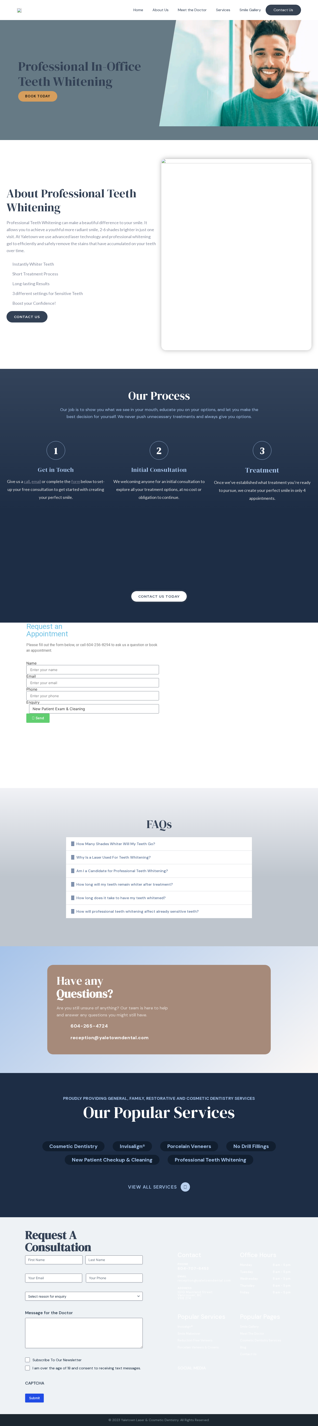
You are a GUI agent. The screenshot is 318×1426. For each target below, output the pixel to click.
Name (31, 663)
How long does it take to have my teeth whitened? (121, 897)
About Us (160, 9)
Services (223, 9)
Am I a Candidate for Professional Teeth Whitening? (122, 870)
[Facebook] (181, 1375)
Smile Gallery (250, 9)
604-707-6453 (193, 1268)
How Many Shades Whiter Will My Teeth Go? (115, 843)
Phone (31, 689)
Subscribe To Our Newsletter (57, 1359)
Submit (34, 1398)
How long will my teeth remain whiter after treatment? (124, 884)
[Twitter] (197, 1375)
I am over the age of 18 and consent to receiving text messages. (87, 1368)
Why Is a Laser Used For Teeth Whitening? (113, 857)
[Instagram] (189, 1375)
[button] (159, 843)
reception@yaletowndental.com (110, 1038)
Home (138, 9)
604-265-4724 (89, 1026)
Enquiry (33, 702)
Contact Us (283, 9)
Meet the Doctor (192, 9)
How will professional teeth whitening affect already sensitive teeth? (137, 911)
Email (31, 676)
